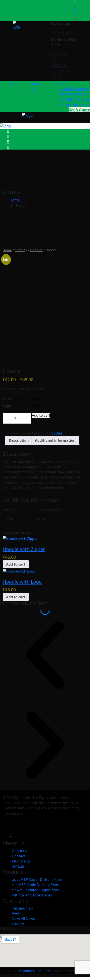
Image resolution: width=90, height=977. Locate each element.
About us (19, 850)
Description (19, 440)
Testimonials (22, 908)
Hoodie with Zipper (24, 549)
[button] (45, 655)
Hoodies (36, 250)
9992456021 (64, 32)
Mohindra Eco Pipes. (35, 971)
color (7, 398)
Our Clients (21, 861)
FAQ (15, 913)
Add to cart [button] (15, 564)
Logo (7, 405)
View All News (23, 918)
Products (59, 83)
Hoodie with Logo (22, 582)
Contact (18, 856)
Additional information (55, 440)
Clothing (21, 250)
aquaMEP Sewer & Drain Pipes (37, 879)
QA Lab (18, 866)
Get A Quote (79, 109)
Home (15, 83)
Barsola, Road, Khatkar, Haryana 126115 (60, 65)
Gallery (18, 923)
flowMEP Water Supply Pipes (36, 890)
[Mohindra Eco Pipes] (16, 24)
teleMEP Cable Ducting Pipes (36, 884)
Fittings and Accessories (32, 895)
